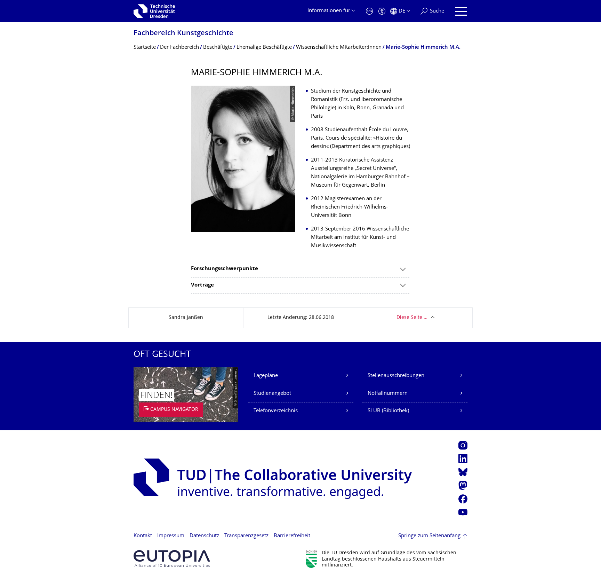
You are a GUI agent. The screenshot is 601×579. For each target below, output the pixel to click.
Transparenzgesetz (246, 536)
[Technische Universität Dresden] (154, 11)
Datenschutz (204, 536)
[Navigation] (461, 11)
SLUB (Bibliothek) (388, 411)
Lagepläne (266, 375)
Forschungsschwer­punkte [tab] (224, 269)
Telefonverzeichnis (276, 411)
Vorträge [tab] (202, 285)
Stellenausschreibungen (396, 375)
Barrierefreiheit (292, 536)
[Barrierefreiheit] (382, 11)
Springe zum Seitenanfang (429, 536)
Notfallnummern (388, 393)
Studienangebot (272, 393)
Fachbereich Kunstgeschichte (183, 33)
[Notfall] (369, 11)
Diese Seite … (411, 317)
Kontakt (143, 536)
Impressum (170, 536)
